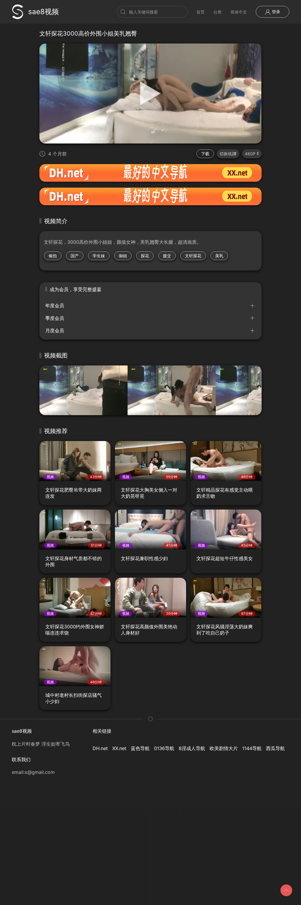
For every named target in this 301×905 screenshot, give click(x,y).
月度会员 (54, 330)
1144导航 (252, 748)
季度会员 (54, 318)
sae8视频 (43, 11)
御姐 (123, 255)
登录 (275, 11)
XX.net (119, 748)
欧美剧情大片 (224, 748)
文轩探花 (193, 255)
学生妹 (99, 255)
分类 (217, 11)
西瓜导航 (275, 748)
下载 (205, 153)
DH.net (100, 748)
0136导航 (164, 748)
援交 (167, 255)
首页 (200, 11)
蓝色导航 (140, 748)
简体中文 (238, 11)
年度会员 (54, 305)
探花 (145, 255)
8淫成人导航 (192, 748)
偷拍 (53, 255)
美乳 (219, 255)
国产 (75, 255)
